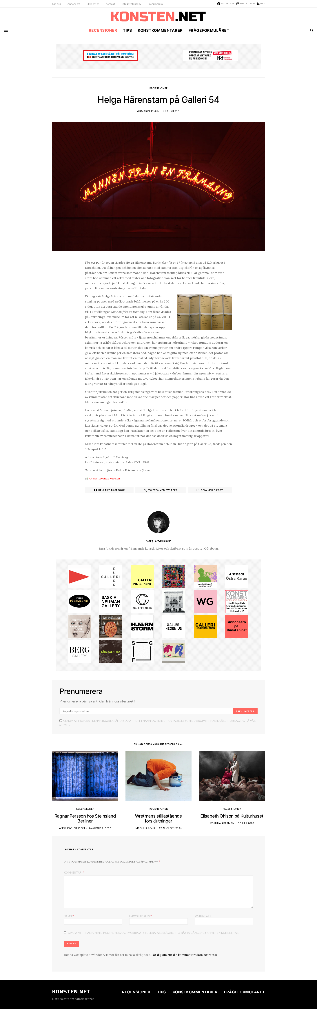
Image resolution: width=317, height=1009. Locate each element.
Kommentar (73, 872)
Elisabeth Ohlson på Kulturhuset (231, 816)
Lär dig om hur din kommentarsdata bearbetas (184, 955)
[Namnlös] (173, 576)
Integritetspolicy (131, 3)
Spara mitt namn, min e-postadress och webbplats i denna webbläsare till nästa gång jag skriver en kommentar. (153, 932)
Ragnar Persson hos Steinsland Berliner (85, 818)
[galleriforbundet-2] (142, 651)
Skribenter (93, 3)
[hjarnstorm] (142, 626)
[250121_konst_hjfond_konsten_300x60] (110, 55)
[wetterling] (205, 601)
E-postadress (140, 916)
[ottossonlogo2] (79, 601)
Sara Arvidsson (147, 111)
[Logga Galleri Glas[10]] (142, 601)
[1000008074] (110, 601)
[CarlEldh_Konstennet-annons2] (110, 626)
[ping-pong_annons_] (142, 576)
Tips (127, 30)
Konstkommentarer (160, 30)
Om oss (56, 3)
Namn (69, 916)
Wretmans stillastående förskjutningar (158, 818)
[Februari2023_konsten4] (79, 651)
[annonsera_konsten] (236, 626)
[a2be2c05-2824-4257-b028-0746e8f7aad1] (205, 576)
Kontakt (110, 3)
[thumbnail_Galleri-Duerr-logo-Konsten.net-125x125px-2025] (110, 576)
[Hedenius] (173, 626)
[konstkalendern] (236, 601)
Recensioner (103, 30)
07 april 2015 (172, 111)
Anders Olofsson (72, 828)
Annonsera (74, 3)
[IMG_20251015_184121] (210, 55)
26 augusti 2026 (100, 828)
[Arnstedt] (236, 576)
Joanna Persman (222, 823)
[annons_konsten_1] (79, 576)
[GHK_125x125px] (205, 626)
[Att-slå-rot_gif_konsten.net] (110, 651)
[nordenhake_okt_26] (173, 651)
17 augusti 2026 (170, 828)
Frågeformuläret (209, 30)
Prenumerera (155, 3)
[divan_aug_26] (79, 626)
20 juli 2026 (246, 823)
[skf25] (173, 601)
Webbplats (203, 916)
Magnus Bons (145, 828)
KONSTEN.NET (71, 991)
